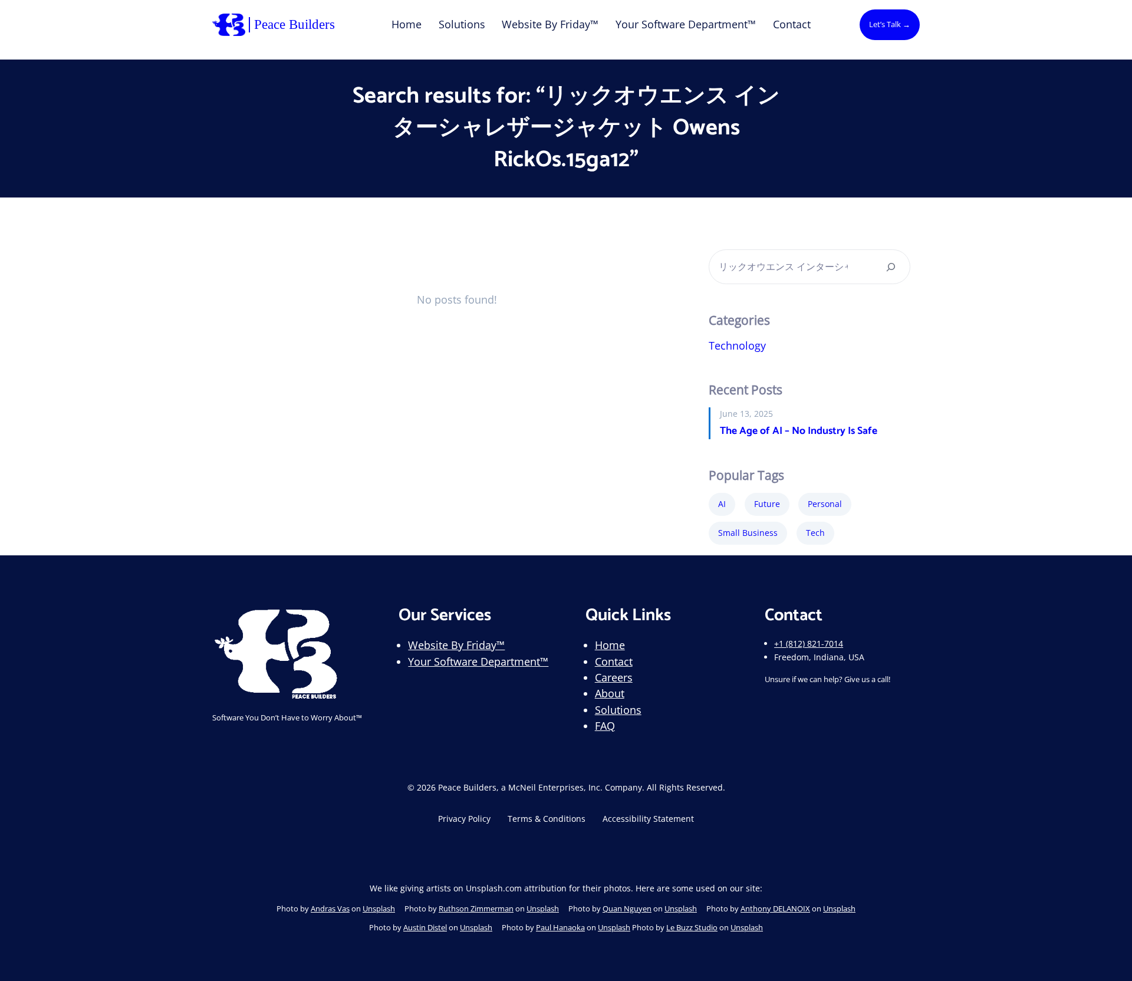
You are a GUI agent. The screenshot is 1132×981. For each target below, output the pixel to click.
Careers (614, 677)
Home (610, 645)
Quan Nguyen (627, 908)
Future (767, 503)
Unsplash (379, 908)
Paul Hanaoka (560, 927)
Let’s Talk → (889, 24)
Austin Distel (425, 927)
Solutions (618, 710)
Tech (815, 532)
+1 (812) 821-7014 (808, 643)
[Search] (891, 267)
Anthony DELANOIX (775, 908)
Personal (825, 503)
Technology (737, 345)
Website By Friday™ (456, 645)
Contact (614, 661)
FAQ (605, 726)
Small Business (748, 532)
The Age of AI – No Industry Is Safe (798, 431)
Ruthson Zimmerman (476, 908)
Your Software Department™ (478, 661)
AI (722, 503)
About (609, 693)
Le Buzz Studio (692, 927)
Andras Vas (330, 908)
